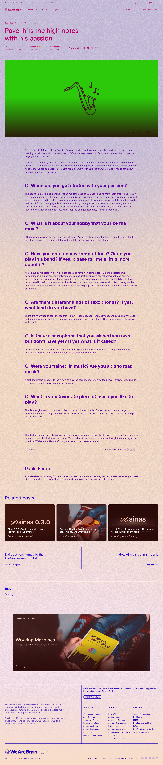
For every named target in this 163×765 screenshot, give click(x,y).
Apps (85, 717)
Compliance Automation (92, 735)
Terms (97, 758)
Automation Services (116, 720)
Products (29, 9)
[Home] (13, 9)
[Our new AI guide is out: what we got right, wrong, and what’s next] (81, 522)
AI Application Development (119, 732)
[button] (137, 9)
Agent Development (116, 738)
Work (47, 9)
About (63, 9)
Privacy (104, 758)
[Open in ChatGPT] (95, 48)
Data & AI (112, 714)
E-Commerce (113, 726)
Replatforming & (89, 732)
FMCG (135, 720)
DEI (110, 758)
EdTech (136, 726)
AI (137, 758)
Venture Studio (50, 3)
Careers (89, 758)
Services (39, 9)
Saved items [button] (141, 3)
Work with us (148, 9)
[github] (150, 758)
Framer (96, 720)
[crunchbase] (157, 758)
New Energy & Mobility (142, 723)
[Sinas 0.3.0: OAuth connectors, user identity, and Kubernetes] (30, 522)
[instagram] (146, 758)
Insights (56, 9)
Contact (7, 3)
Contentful (87, 720)
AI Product (112, 735)
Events (15, 3)
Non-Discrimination (120, 758)
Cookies (130, 758)
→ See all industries (141, 732)
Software (92, 717)
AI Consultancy (114, 717)
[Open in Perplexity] (91, 48)
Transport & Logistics (141, 714)
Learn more (20, 667)
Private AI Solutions (91, 723)
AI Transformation (37, 3)
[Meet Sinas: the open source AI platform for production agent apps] (133, 522)
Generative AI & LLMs (91, 714)
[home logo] (27, 751)
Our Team (9, 595)
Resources (24, 3)
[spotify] (153, 758)
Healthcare (137, 717)
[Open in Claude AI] (98, 48)
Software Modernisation (117, 729)
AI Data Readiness (90, 726)
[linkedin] (142, 758)
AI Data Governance (91, 729)
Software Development (117, 723)
